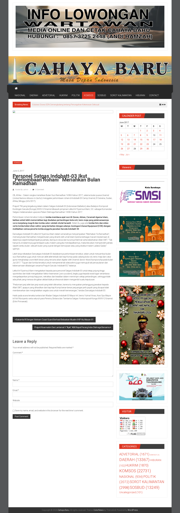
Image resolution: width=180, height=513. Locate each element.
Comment (18, 353)
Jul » (127, 154)
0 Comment (39, 190)
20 (128, 144)
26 (122, 149)
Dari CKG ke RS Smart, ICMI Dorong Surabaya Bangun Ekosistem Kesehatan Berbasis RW (71, 104)
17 (154, 140)
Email (16, 390)
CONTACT (154, 95)
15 (141, 140)
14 (135, 140)
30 (148, 149)
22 (141, 144)
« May (121, 154)
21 (135, 144)
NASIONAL (20, 95)
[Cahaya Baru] (16, 88)
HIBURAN (140, 95)
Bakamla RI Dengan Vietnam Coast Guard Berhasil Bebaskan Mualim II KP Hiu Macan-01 (55, 319)
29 (141, 149)
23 (148, 144)
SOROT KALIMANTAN (120, 95)
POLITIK (76, 95)
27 (128, 149)
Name (16, 380)
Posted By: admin (22, 190)
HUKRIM (63, 95)
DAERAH (34, 95)
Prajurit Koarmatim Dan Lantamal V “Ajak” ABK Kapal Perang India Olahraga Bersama (72, 327)
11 (160, 135)
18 (160, 140)
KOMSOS (88, 95)
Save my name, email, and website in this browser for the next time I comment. (49, 410)
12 (122, 140)
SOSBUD (101, 95)
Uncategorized (130, 492)
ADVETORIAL (48, 95)
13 (128, 140)
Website (16, 400)
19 (122, 144)
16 (148, 140)
